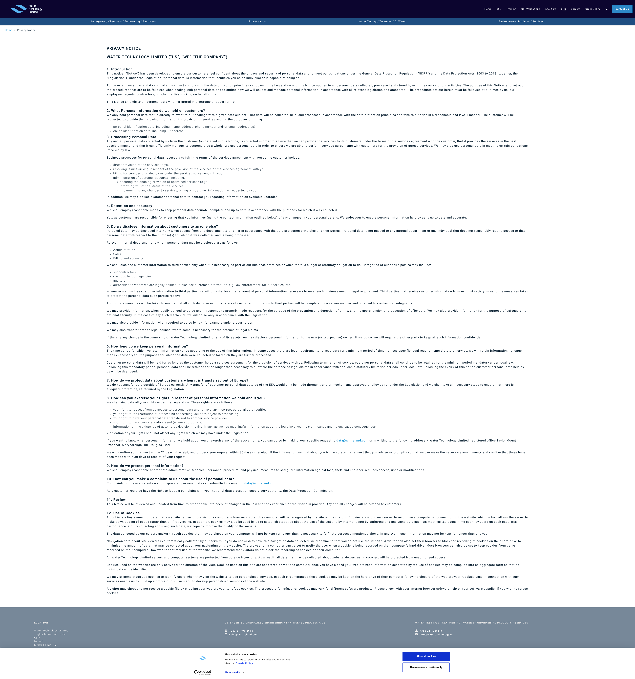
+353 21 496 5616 (241, 630)
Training (511, 9)
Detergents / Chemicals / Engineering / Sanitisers (123, 21)
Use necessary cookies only (426, 667)
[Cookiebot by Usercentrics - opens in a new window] (202, 672)
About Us (550, 9)
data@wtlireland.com (353, 440)
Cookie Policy (244, 663)
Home (487, 9)
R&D (498, 9)
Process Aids (257, 21)
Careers (575, 9)
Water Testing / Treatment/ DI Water (382, 21)
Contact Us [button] (622, 9)
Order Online (593, 9)
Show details (232, 672)
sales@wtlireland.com (243, 634)
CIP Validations (530, 9)
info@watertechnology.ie (436, 634)
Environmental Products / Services (521, 21)
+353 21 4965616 (431, 630)
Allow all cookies (426, 656)
